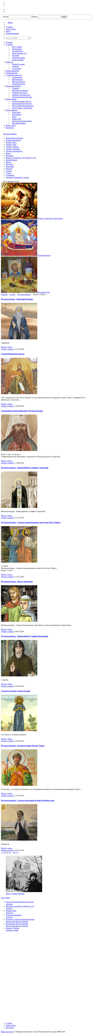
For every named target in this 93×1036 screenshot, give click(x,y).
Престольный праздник (22, 121)
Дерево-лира (11, 911)
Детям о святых (7, 349)
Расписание (17, 49)
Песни (8, 162)
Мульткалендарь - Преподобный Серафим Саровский (24, 468)
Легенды (9, 913)
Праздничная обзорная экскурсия (19, 902)
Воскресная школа (13, 86)
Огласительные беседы (21, 101)
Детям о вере (11, 145)
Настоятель (16, 114)
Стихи (8, 173)
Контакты (10, 128)
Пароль (35, 17)
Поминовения (11, 73)
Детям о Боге (11, 142)
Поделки (9, 164)
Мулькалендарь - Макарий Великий (17, 299)
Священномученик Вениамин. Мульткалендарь (22, 411)
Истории (9, 155)
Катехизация (11, 99)
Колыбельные (11, 160)
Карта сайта (11, 125)
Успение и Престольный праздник (20, 919)
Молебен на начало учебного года (20, 906)
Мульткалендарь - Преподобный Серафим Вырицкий (24, 636)
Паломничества (18, 84)
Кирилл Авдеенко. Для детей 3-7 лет (21, 158)
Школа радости (7, 1032)
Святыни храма (18, 58)
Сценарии (10, 175)
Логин (5, 17)
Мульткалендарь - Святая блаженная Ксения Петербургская (27, 800)
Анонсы (15, 66)
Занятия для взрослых (21, 95)
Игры (8, 153)
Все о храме (17, 47)
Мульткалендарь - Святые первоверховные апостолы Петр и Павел (31, 522)
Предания (10, 166)
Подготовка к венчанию (22, 108)
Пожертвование (12, 71)
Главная (9, 42)
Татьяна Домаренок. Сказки (17, 177)
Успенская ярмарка (13, 915)
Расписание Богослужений (17, 921)
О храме (9, 44)
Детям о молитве (13, 149)
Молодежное (17, 79)
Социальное (17, 77)
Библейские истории (14, 138)
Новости (9, 62)
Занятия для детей (19, 93)
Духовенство (17, 51)
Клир (14, 117)
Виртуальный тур (19, 53)
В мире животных (13, 140)
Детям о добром (12, 147)
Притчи (9, 169)
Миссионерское (18, 82)
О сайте (9, 1023)
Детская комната (10, 134)
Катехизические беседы (22, 104)
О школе (15, 88)
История (15, 55)
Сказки (9, 171)
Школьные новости (20, 90)
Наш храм (16, 112)
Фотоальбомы (11, 110)
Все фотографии (19, 123)
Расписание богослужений (17, 924)
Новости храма (18, 64)
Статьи (12, 294)
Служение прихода (14, 75)
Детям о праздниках (14, 151)
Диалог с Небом (12, 928)
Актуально (16, 69)
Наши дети (16, 119)
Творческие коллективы (22, 97)
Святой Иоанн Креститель (12, 354)
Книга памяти (18, 60)
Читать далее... (7, 347)
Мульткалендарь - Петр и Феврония (17, 582)
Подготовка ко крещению (22, 106)
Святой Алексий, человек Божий (15, 691)
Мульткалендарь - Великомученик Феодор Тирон (22, 746)
